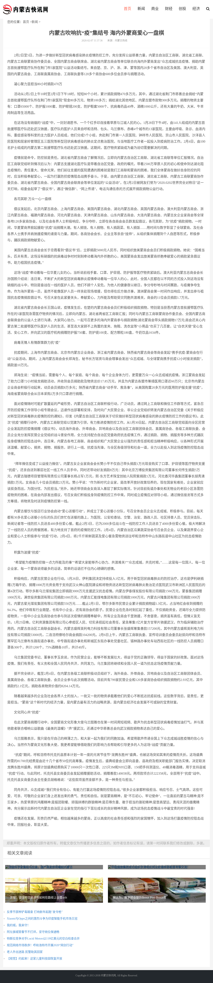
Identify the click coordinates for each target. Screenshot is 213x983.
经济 (196, 9)
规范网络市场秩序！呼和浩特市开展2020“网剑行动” (40, 945)
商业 (155, 9)
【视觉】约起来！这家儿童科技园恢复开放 (34, 958)
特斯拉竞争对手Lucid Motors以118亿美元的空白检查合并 (43, 938)
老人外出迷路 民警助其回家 (25, 951)
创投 (182, 9)
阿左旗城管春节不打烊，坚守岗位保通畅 (33, 931)
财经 (168, 9)
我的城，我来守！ (18, 925)
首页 (127, 9)
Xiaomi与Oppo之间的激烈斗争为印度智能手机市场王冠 (42, 918)
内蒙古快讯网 (25, 9)
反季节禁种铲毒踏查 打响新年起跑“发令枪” (35, 911)
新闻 (141, 9)
